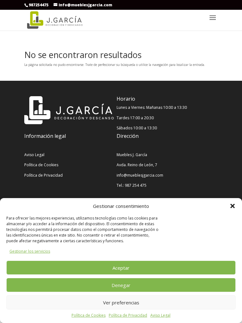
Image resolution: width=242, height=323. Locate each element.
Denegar (121, 285)
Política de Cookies (89, 315)
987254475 (39, 5)
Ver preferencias (121, 302)
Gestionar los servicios (29, 251)
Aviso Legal (160, 315)
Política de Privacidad (128, 315)
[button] (232, 206)
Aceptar (121, 268)
